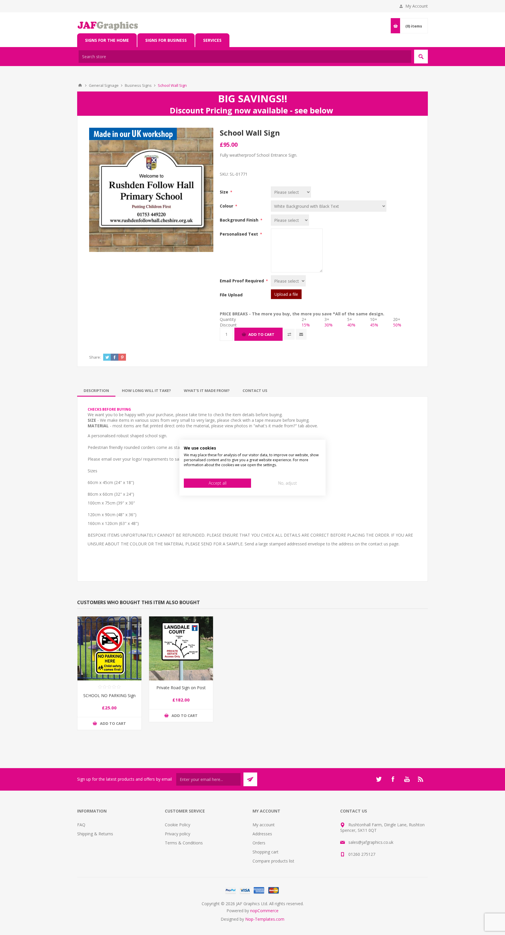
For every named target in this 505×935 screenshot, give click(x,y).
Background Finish (240, 220)
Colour (227, 206)
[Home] (80, 85)
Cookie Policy (177, 824)
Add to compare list (289, 334)
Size (224, 192)
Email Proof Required (242, 281)
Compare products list (273, 861)
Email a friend (301, 334)
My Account (416, 6)
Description (96, 390)
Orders (258, 843)
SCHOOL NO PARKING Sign (109, 695)
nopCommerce (264, 910)
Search (421, 56)
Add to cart (261, 334)
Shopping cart (265, 852)
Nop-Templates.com (264, 919)
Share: (95, 357)
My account (263, 824)
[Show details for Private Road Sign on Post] (181, 648)
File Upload (231, 295)
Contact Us (255, 390)
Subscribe (250, 779)
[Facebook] (392, 779)
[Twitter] (378, 779)
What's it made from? (207, 390)
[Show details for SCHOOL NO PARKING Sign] (109, 648)
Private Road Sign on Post (181, 687)
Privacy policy (177, 834)
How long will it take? (146, 390)
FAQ (81, 824)
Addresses (262, 834)
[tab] (96, 390)
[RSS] (421, 779)
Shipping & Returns (95, 834)
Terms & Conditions (184, 843)
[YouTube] (406, 779)
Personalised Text (239, 234)
